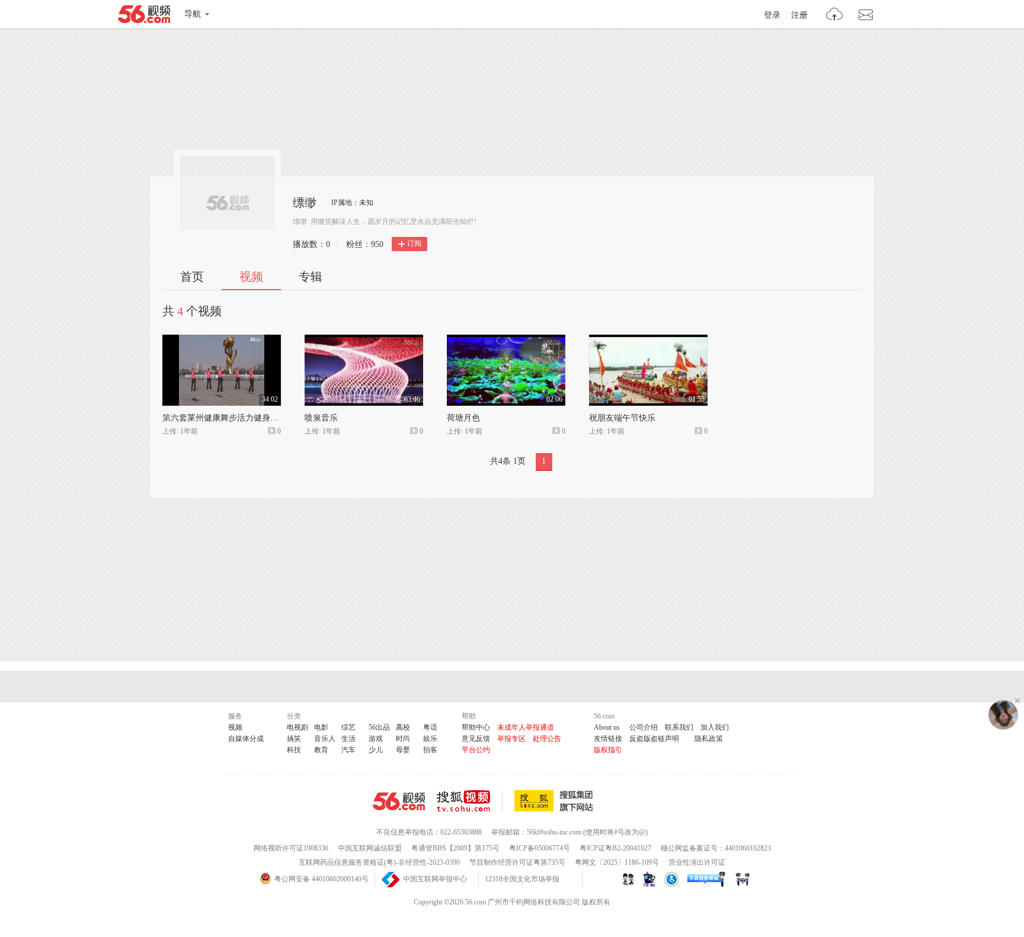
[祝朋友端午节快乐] (648, 340)
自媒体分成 (246, 738)
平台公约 (476, 750)
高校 (403, 727)
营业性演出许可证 (696, 862)
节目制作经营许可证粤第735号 (517, 862)
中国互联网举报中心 (435, 879)
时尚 (403, 738)
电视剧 (297, 727)
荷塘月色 (463, 417)
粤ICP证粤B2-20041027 (615, 848)
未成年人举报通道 (525, 727)
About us (607, 727)
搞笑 (294, 738)
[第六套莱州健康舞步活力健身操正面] (221, 340)
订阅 (414, 243)
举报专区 (511, 738)
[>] (834, 16)
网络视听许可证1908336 (291, 848)
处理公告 (547, 738)
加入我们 (714, 727)
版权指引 (608, 750)
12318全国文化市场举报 (522, 879)
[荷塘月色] (506, 340)
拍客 (430, 750)
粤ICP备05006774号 (539, 848)
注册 (799, 15)
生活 (348, 738)
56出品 (379, 727)
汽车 (348, 750)
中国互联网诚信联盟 (370, 848)
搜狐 (555, 800)
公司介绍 (643, 727)
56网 (399, 801)
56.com (144, 16)
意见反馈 (476, 738)
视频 (251, 276)
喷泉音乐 (321, 417)
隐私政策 (709, 738)
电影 (321, 727)
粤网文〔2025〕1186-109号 (617, 862)
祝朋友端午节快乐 (622, 417)
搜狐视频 (470, 800)
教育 (321, 750)
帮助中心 (476, 727)
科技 (294, 750)
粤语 (430, 727)
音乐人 (324, 738)
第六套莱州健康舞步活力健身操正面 (228, 417)
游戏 (376, 738)
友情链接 (608, 738)
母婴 (403, 750)
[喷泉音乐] (364, 340)
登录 (772, 15)
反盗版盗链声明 (654, 738)
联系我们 (679, 727)
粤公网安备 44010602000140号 (321, 879)
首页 (192, 276)
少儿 (376, 750)
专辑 (310, 276)
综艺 (348, 727)
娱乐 (430, 738)
